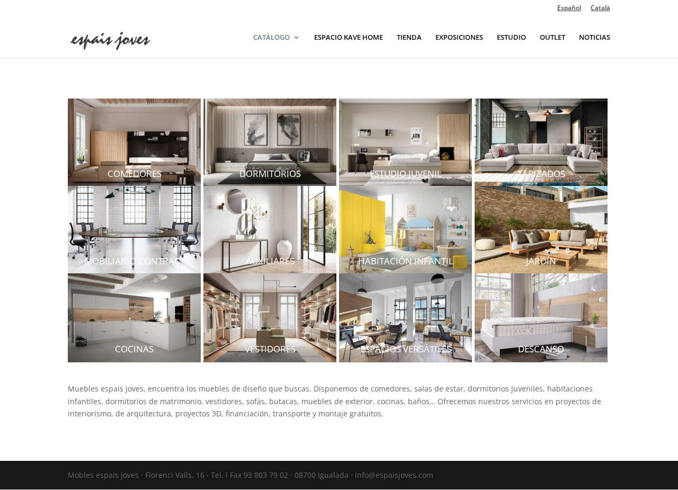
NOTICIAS (594, 37)
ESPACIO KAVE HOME (348, 37)
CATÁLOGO (271, 37)
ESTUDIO (511, 37)
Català (600, 8)
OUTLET (552, 37)
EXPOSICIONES (459, 37)
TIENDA (409, 37)
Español (569, 8)
